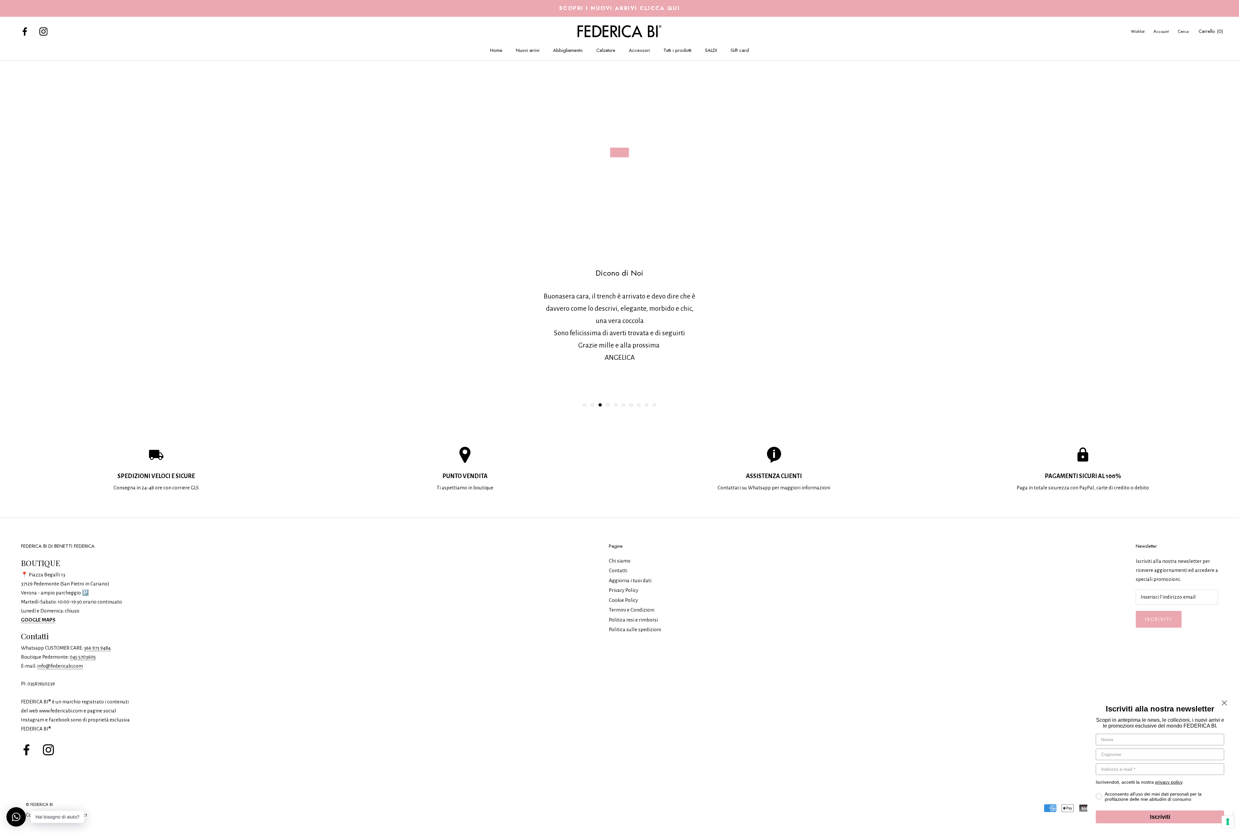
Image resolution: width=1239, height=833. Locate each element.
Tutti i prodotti (677, 50)
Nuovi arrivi (527, 50)
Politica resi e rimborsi (633, 619)
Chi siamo (619, 561)
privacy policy (1168, 782)
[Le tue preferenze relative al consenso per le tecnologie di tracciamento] (1228, 822)
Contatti (618, 570)
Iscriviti (1158, 619)
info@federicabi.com (60, 666)
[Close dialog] (1224, 703)
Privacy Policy (623, 590)
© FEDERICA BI (39, 804)
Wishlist (1137, 31)
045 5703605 (83, 657)
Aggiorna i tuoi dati (630, 580)
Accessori (639, 50)
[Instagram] (43, 31)
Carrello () (1211, 31)
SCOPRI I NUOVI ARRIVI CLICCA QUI (619, 8)
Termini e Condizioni (631, 609)
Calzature (605, 50)
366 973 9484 (97, 648)
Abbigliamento (568, 50)
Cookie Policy (623, 600)
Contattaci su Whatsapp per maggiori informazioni (774, 487)
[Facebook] (25, 31)
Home (496, 50)
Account (1161, 31)
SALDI (711, 50)
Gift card (739, 50)
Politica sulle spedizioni (635, 629)
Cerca (1183, 31)
